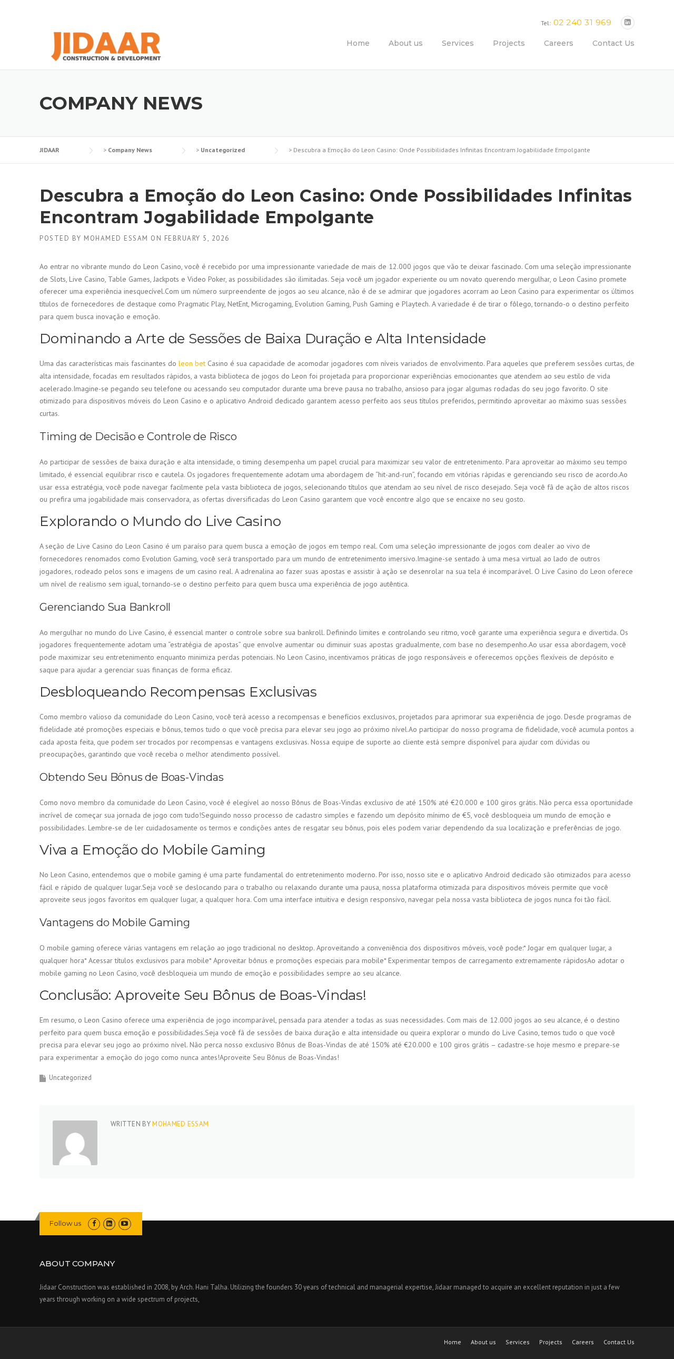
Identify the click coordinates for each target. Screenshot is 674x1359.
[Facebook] (94, 1223)
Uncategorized (70, 1077)
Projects (509, 43)
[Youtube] (124, 1223)
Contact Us (613, 43)
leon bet (192, 363)
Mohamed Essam (116, 238)
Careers (558, 43)
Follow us (65, 1223)
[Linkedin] (628, 22)
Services (458, 43)
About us (406, 43)
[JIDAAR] (105, 47)
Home (358, 43)
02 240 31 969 (582, 22)
